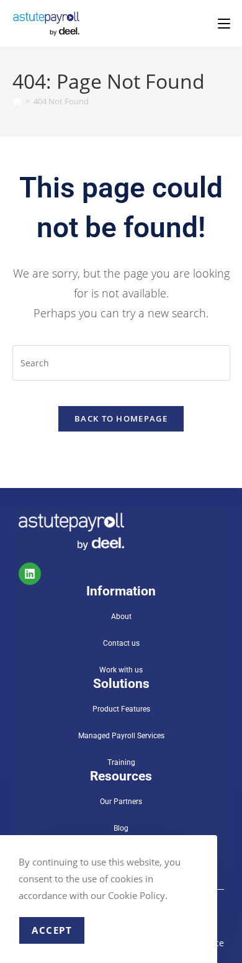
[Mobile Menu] (224, 23)
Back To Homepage (121, 418)
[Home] (17, 101)
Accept (52, 930)
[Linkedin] (30, 574)
